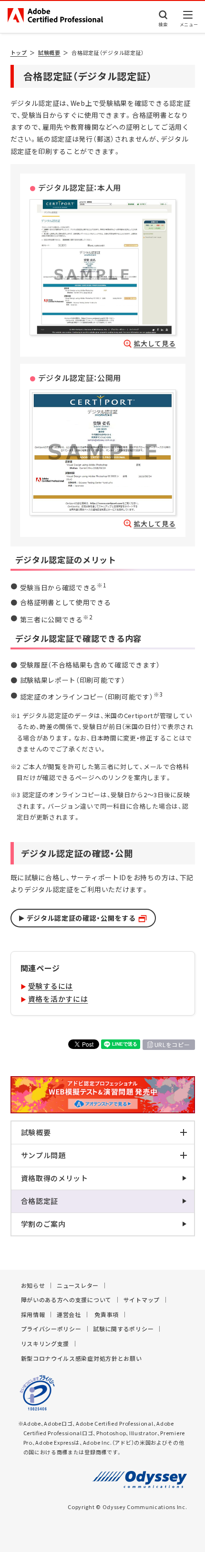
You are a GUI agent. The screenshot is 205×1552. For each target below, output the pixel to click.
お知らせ (33, 1285)
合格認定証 (40, 1201)
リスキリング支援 (45, 1343)
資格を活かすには (58, 999)
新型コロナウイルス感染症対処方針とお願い (81, 1358)
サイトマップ (141, 1299)
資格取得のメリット (54, 1178)
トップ (18, 53)
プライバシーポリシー (51, 1329)
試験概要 (49, 53)
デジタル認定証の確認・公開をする (81, 918)
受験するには (50, 986)
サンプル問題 (43, 1155)
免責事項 (106, 1314)
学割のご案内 (43, 1224)
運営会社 (69, 1314)
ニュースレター (78, 1285)
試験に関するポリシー (123, 1329)
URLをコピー (172, 1044)
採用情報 (33, 1314)
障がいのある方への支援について (66, 1299)
